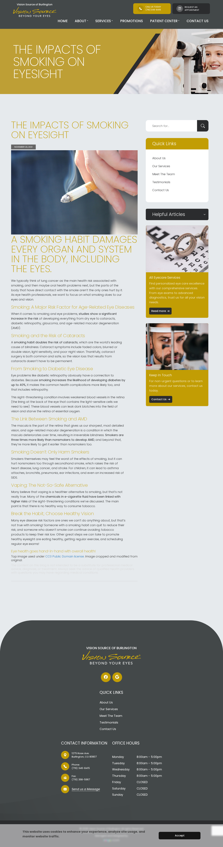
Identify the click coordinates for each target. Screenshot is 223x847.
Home (63, 21)
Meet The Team (163, 174)
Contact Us (197, 21)
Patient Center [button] (163, 21)
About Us (159, 158)
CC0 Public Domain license (64, 556)
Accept (179, 835)
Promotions (131, 21)
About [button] (80, 21)
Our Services (161, 166)
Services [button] (103, 21)
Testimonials (161, 182)
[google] (117, 677)
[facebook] (106, 677)
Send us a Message (86, 789)
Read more (158, 311)
